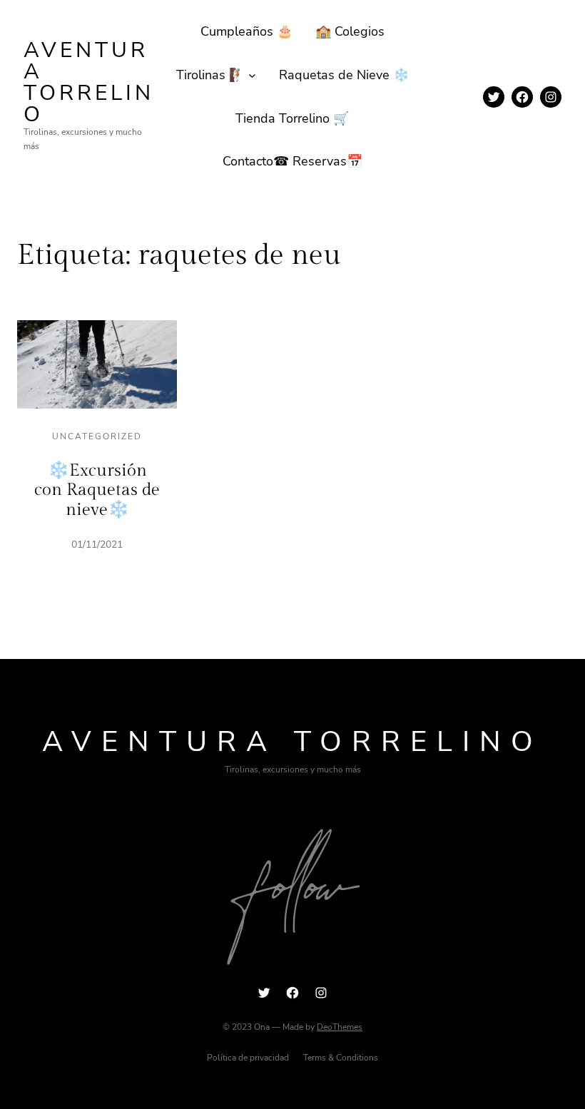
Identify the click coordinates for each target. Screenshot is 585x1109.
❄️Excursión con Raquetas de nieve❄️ (97, 490)
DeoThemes (339, 1027)
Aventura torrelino (89, 82)
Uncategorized (97, 436)
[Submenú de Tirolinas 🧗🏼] (252, 75)
